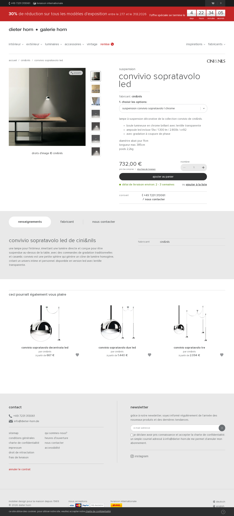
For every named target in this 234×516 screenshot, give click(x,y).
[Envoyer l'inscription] (222, 428)
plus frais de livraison (146, 169)
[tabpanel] (45, 335)
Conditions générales (22, 438)
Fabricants (215, 44)
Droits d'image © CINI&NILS (47, 153)
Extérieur (32, 44)
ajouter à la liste (196, 184)
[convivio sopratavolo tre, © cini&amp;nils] (189, 341)
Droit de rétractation (21, 452)
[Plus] (203, 167)
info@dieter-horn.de (26, 421)
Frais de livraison (19, 457)
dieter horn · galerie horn (38, 30)
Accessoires (73, 44)
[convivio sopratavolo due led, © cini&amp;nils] (117, 341)
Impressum (15, 447)
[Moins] (184, 167)
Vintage (92, 44)
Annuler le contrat (20, 469)
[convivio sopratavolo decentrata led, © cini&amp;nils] (45, 341)
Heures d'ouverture (56, 438)
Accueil (13, 60)
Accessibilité (52, 447)
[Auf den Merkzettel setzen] (77, 355)
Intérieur (15, 44)
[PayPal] (85, 505)
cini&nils (25, 60)
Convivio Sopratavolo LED (48, 60)
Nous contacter (54, 443)
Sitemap (13, 433)
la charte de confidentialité (207, 434)
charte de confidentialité (98, 511)
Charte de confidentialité (24, 443)
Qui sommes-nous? (56, 433)
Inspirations (194, 44)
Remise (105, 44)
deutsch (220, 501)
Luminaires (52, 44)
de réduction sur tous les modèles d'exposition (77, 14)
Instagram (141, 456)
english (220, 506)
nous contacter (154, 199)
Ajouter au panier (163, 176)
